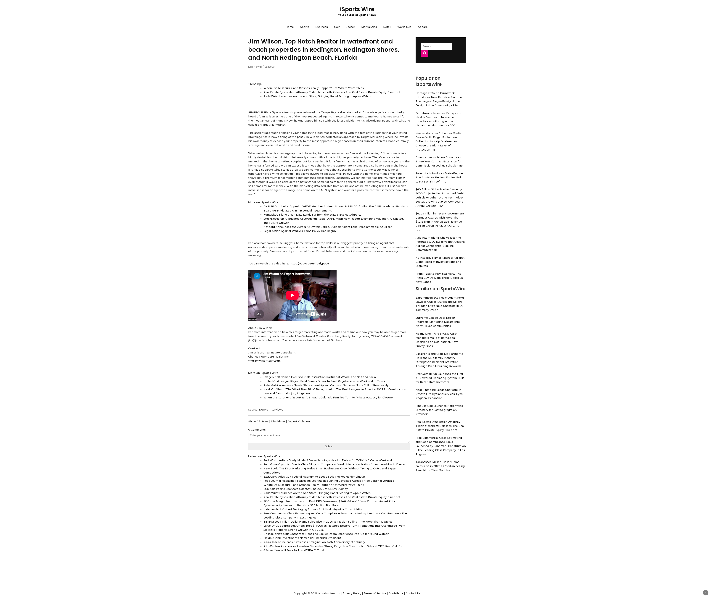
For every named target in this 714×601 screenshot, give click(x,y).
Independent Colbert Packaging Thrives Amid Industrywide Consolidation (313, 509)
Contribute (396, 593)
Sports (304, 27)
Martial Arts (369, 27)
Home (290, 27)
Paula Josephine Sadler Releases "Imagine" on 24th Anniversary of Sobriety (314, 542)
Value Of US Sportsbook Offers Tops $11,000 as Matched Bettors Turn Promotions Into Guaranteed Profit (334, 525)
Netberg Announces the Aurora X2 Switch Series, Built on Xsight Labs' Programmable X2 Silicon (328, 227)
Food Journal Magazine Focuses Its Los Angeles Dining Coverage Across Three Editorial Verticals (328, 480)
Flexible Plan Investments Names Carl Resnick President (302, 538)
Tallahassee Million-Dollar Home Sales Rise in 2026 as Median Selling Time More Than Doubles (328, 521)
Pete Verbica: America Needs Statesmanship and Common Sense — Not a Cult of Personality (325, 385)
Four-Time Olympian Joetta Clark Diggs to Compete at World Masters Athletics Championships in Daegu (334, 464)
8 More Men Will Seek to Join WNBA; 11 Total (293, 550)
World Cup (404, 27)
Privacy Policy (351, 593)
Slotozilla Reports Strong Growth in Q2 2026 (293, 529)
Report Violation (299, 421)
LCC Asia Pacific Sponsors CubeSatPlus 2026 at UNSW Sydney (305, 489)
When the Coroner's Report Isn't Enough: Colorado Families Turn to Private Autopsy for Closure (328, 397)
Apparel (423, 27)
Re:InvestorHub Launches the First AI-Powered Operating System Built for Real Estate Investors (440, 378)
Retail (387, 27)
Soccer (350, 27)
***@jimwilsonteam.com (264, 360)
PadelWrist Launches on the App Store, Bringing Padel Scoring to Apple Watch (317, 96)
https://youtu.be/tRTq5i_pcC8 (309, 263)
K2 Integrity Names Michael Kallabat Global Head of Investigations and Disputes (440, 262)
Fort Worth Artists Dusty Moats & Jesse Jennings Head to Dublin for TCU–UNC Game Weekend (327, 460)
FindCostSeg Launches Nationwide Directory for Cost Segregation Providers (439, 410)
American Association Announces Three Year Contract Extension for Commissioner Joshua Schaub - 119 (439, 161)
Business (321, 27)
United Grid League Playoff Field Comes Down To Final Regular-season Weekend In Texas (324, 381)
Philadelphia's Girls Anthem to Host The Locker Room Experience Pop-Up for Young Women (326, 534)
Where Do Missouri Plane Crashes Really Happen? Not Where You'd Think (313, 88)
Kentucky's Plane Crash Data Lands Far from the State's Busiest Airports (312, 214)
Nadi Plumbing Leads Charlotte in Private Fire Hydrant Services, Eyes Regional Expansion (439, 394)
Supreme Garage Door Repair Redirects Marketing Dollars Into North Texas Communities (438, 322)
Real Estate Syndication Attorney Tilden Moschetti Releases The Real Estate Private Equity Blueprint (331, 92)
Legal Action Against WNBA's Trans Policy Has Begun (299, 231)
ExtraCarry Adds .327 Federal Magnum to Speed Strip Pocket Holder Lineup (314, 476)
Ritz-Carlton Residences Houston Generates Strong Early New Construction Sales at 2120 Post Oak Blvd (333, 546)
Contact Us (413, 593)
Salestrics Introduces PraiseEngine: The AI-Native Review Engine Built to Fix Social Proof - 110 (439, 177)
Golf (337, 27)
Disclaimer (278, 421)
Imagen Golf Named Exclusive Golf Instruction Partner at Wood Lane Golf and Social (320, 377)
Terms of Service (375, 593)
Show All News (258, 421)
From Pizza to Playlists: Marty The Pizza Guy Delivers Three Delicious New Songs (439, 278)
